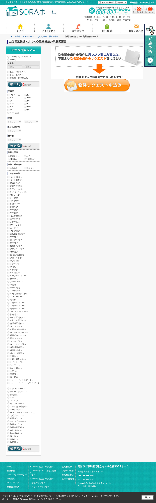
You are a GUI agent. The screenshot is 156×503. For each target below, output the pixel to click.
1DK (12, 98)
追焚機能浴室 (17, 347)
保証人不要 (16, 195)
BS (12, 397)
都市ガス (15, 279)
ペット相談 (16, 177)
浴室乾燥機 (16, 350)
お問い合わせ (68, 479)
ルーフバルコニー (19, 276)
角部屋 (14, 442)
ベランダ (15, 270)
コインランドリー (19, 311)
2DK (28, 101)
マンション (26, 56)
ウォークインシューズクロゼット (24, 384)
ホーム (10, 467)
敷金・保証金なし (18, 72)
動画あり (30, 168)
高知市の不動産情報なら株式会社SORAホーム (103, 466)
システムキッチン (19, 332)
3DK (12, 107)
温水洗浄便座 (17, 353)
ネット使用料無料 (19, 406)
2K (11, 101)
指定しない (15, 156)
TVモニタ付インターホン (22, 412)
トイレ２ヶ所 (17, 362)
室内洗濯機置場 (18, 255)
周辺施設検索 (68, 475)
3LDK (28, 107)
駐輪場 (14, 314)
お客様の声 (67, 467)
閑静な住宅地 (17, 186)
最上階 (14, 436)
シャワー (15, 365)
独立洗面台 (16, 368)
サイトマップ (13, 483)
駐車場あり (16, 433)
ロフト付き (16, 261)
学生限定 (15, 210)
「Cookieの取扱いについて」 (31, 499)
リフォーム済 (17, 189)
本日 (28, 156)
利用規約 (11, 479)
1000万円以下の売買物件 (43, 467)
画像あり (14, 168)
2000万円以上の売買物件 (43, 479)
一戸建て (14, 59)
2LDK (12, 104)
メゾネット (16, 264)
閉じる (148, 497)
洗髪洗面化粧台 (18, 359)
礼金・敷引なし (17, 75)
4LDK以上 (14, 113)
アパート (14, 56)
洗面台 (14, 356)
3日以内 (13, 159)
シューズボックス (19, 391)
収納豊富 (15, 394)
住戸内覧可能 (17, 427)
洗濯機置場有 (17, 323)
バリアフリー (17, 201)
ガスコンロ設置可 (19, 234)
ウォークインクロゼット (22, 380)
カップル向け (17, 240)
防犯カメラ (16, 424)
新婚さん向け (17, 246)
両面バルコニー (18, 308)
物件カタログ (13, 487)
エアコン (15, 371)
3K (27, 104)
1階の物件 (15, 430)
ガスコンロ (16, 326)
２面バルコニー (18, 302)
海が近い (15, 252)
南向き (14, 439)
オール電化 (16, 288)
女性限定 (15, 198)
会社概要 (11, 470)
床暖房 (14, 374)
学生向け (15, 237)
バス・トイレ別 (18, 344)
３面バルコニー (18, 305)
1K (27, 95)
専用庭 (14, 267)
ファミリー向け (18, 249)
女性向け (15, 243)
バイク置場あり (18, 317)
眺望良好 (15, 207)
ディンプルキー (18, 421)
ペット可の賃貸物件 (40, 487)
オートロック (17, 409)
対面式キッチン (18, 335)
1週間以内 (30, 159)
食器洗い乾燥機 (18, 329)
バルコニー (16, 273)
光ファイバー (17, 403)
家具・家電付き (18, 320)
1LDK (28, 98)
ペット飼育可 (17, 180)
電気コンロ (16, 338)
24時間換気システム (20, 293)
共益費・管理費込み (19, 78)
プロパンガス (17, 281)
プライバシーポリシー (17, 475)
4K (11, 110)
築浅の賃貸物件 (38, 483)
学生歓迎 (15, 213)
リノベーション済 (19, 192)
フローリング (17, 258)
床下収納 (15, 377)
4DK (28, 110)
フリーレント (17, 225)
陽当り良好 (16, 183)
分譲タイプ (16, 204)
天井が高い (16, 222)
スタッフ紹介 (68, 470)
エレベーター (17, 296)
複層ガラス (16, 418)
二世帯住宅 (16, 219)
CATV (14, 400)
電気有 (14, 299)
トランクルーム (18, 388)
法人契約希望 (17, 216)
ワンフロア (16, 231)
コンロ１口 (16, 341)
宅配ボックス (17, 415)
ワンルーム (15, 95)
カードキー (16, 228)
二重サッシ (16, 290)
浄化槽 (14, 284)
